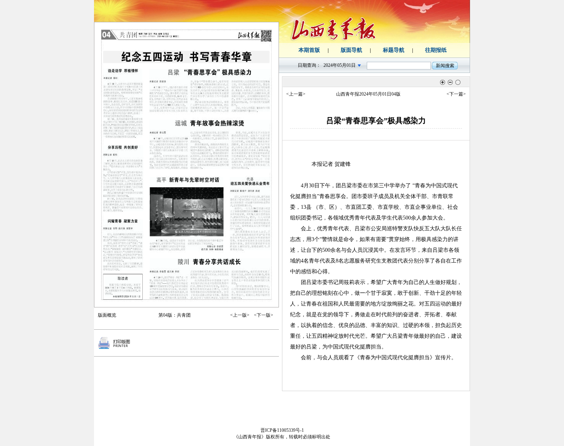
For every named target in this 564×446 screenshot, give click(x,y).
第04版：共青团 (174, 315)
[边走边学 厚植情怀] (122, 103)
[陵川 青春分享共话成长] (210, 278)
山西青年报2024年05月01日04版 (368, 94)
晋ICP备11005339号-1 (282, 430)
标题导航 (393, 50)
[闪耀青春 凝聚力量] (123, 245)
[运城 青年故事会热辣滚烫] (209, 144)
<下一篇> (456, 94)
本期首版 (309, 50)
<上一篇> (295, 94)
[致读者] (122, 286)
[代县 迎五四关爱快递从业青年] (250, 213)
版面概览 (107, 315)
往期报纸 (436, 50)
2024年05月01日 (339, 65)
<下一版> (263, 315)
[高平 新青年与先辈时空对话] (186, 213)
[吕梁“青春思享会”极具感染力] (209, 90)
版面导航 (351, 50)
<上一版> (239, 315)
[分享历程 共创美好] (123, 178)
